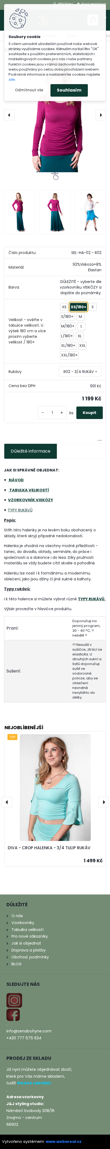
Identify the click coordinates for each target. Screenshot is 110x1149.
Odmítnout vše (29, 90)
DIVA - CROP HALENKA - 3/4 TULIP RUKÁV (49, 848)
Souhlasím (69, 90)
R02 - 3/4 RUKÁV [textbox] (79, 371)
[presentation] (9, 115)
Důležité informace (30, 451)
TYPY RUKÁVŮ (20, 510)
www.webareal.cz (63, 1141)
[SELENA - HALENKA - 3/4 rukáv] (55, 115)
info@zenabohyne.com (29, 1031)
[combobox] (80, 371)
